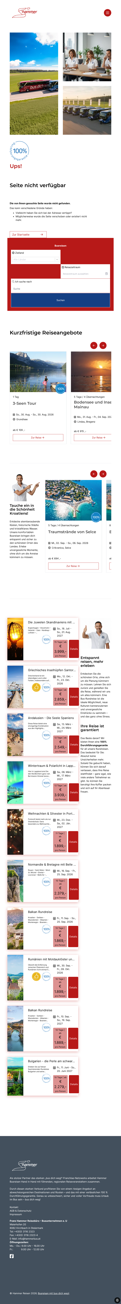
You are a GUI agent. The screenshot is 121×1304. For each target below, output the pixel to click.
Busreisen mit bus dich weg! (53, 1293)
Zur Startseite (20, 234)
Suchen (61, 300)
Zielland (19, 252)
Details (74, 648)
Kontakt (14, 1207)
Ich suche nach (23, 281)
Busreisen (60, 245)
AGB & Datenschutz (20, 1210)
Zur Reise (36, 437)
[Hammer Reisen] (24, 12)
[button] (93, 345)
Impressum (16, 1214)
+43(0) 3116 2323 (24, 1231)
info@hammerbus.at (29, 1238)
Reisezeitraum (72, 267)
